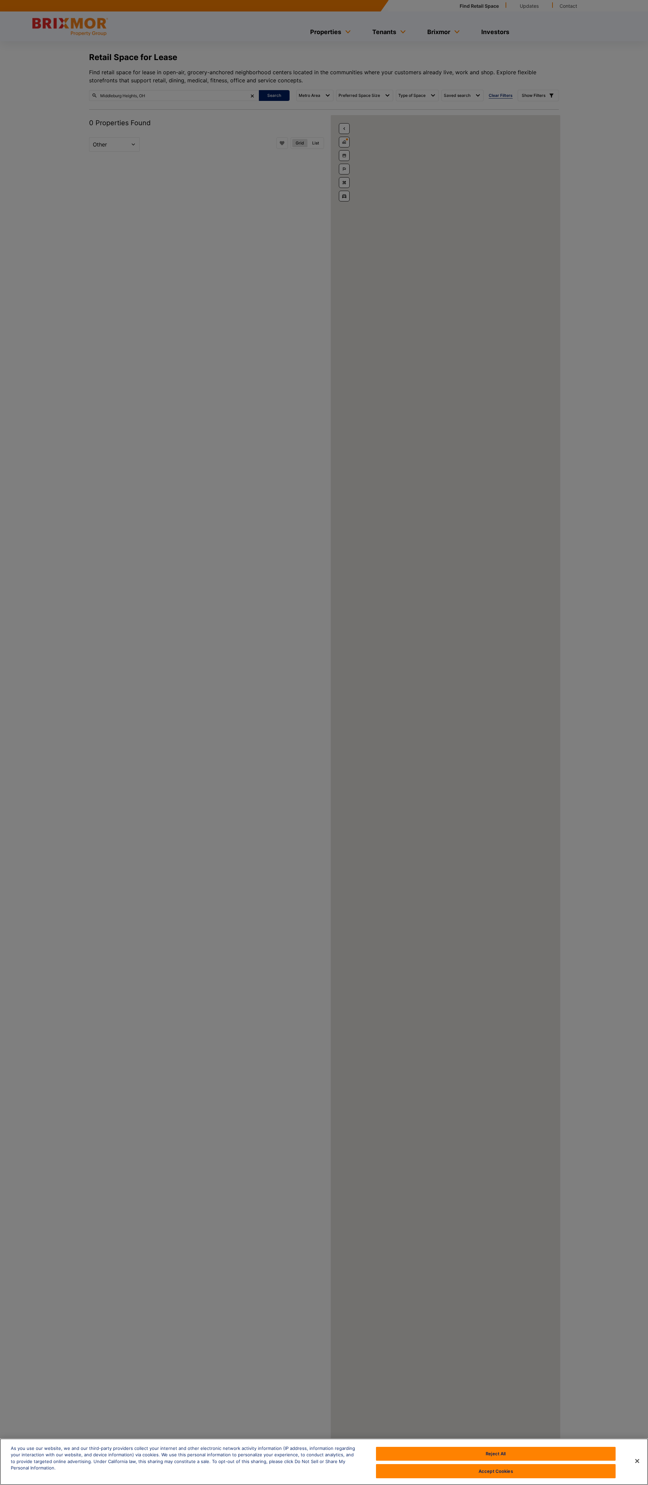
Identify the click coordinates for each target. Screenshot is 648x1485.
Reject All (496, 1453)
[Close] (637, 1461)
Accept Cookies (496, 1471)
